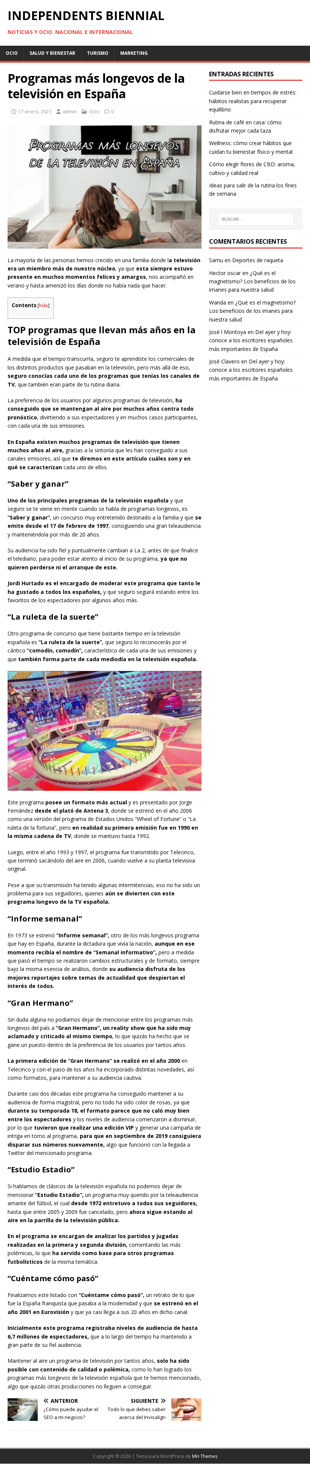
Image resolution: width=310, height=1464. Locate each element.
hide (43, 305)
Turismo (97, 53)
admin (69, 111)
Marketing (134, 53)
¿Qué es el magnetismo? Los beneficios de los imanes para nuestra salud (252, 281)
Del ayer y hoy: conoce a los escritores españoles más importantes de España (251, 340)
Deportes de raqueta (257, 260)
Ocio (12, 53)
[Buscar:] (256, 219)
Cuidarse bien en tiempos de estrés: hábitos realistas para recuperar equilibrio (252, 101)
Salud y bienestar (52, 53)
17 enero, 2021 (34, 111)
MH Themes (204, 1456)
